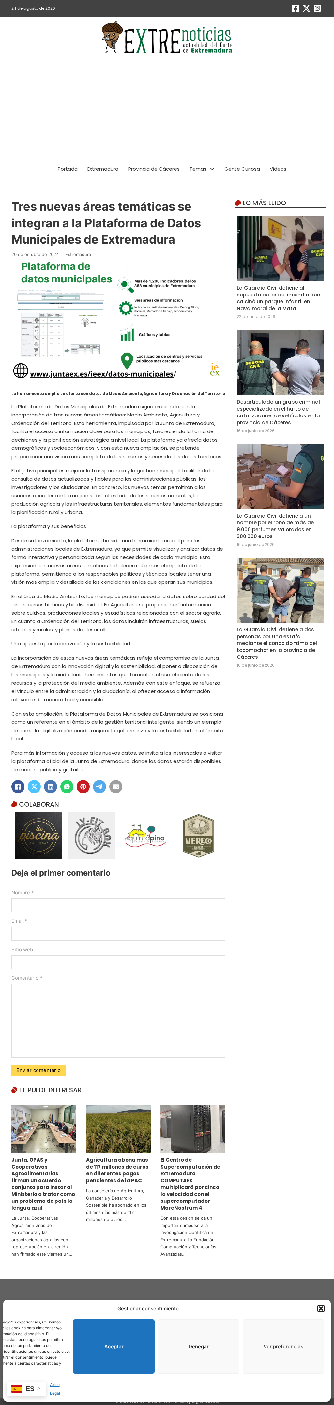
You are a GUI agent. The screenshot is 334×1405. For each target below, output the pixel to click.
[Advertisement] (167, 109)
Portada (68, 168)
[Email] (115, 786)
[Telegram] (99, 786)
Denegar (199, 1346)
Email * (19, 921)
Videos (278, 168)
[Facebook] (17, 786)
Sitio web (22, 949)
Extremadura (102, 168)
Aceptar (114, 1346)
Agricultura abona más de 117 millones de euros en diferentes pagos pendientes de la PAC (117, 1170)
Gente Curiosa (242, 168)
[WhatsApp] (66, 786)
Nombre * (22, 892)
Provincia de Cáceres (154, 168)
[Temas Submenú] (212, 168)
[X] (34, 786)
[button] (321, 1308)
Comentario (26, 978)
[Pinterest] (83, 786)
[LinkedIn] (50, 786)
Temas (198, 168)
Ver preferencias (283, 1346)
